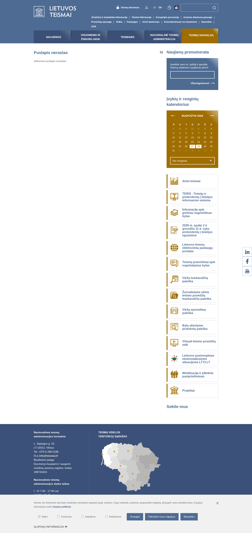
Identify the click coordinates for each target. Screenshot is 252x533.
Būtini (45, 516)
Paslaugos (132, 22)
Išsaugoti (135, 516)
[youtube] (247, 271)
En (160, 7)
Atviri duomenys (151, 22)
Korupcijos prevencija (167, 17)
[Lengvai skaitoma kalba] (176, 8)
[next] (212, 115)
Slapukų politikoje (62, 507)
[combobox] (192, 160)
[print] (161, 53)
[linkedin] (247, 252)
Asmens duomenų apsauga (197, 17)
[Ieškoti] (214, 7)
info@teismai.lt (48, 455)
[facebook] (247, 261)
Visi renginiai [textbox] (179, 160)
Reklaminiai (115, 516)
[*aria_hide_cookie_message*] (217, 503)
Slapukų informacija (49, 526)
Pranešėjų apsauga (101, 22)
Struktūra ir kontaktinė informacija (109, 17)
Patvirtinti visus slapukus (161, 516)
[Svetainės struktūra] (146, 8)
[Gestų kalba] (169, 8)
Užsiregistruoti (200, 83)
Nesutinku (189, 516)
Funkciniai (66, 516)
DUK (93, 26)
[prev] (173, 115)
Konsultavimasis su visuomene (180, 22)
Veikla (119, 22)
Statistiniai (90, 516)
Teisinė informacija (141, 17)
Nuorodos (206, 22)
